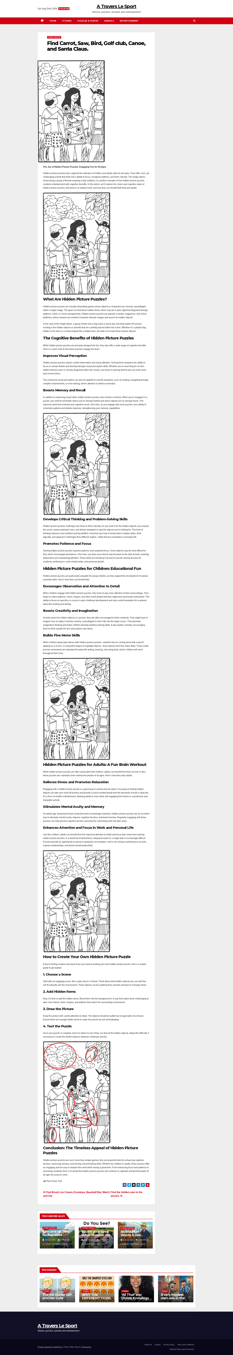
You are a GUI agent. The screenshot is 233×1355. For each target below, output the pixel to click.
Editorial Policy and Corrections (182, 1349)
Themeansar (86, 1347)
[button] (194, 21)
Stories (67, 21)
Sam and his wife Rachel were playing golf (55, 1235)
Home (53, 21)
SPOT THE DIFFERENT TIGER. (96, 1296)
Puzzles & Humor (88, 21)
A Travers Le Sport (116, 6)
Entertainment (129, 21)
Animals (109, 21)
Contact (158, 1345)
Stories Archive (54, 37)
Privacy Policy (169, 1345)
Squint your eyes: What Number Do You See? (95, 1235)
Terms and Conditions (185, 1345)
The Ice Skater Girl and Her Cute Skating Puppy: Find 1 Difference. (56, 1300)
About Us (148, 1345)
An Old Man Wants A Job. (131, 1233)
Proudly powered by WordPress (50, 1347)
